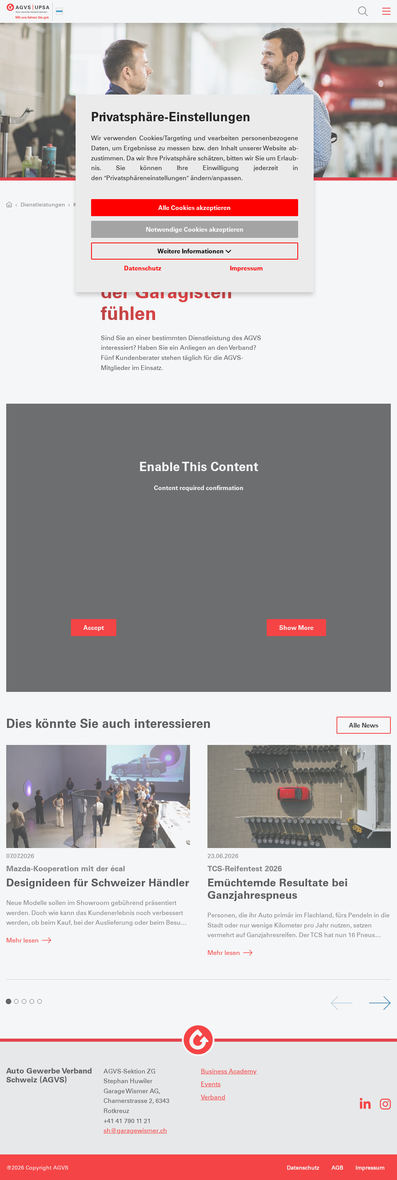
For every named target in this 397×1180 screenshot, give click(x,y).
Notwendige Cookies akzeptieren (194, 229)
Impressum (246, 268)
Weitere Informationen (191, 251)
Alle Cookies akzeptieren (194, 208)
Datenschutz (142, 268)
